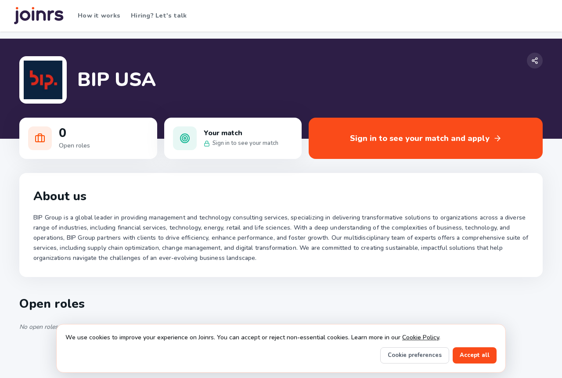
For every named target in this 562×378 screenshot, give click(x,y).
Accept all (475, 355)
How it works (99, 15)
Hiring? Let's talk (159, 15)
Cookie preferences (415, 355)
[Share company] (535, 60)
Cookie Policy (420, 337)
